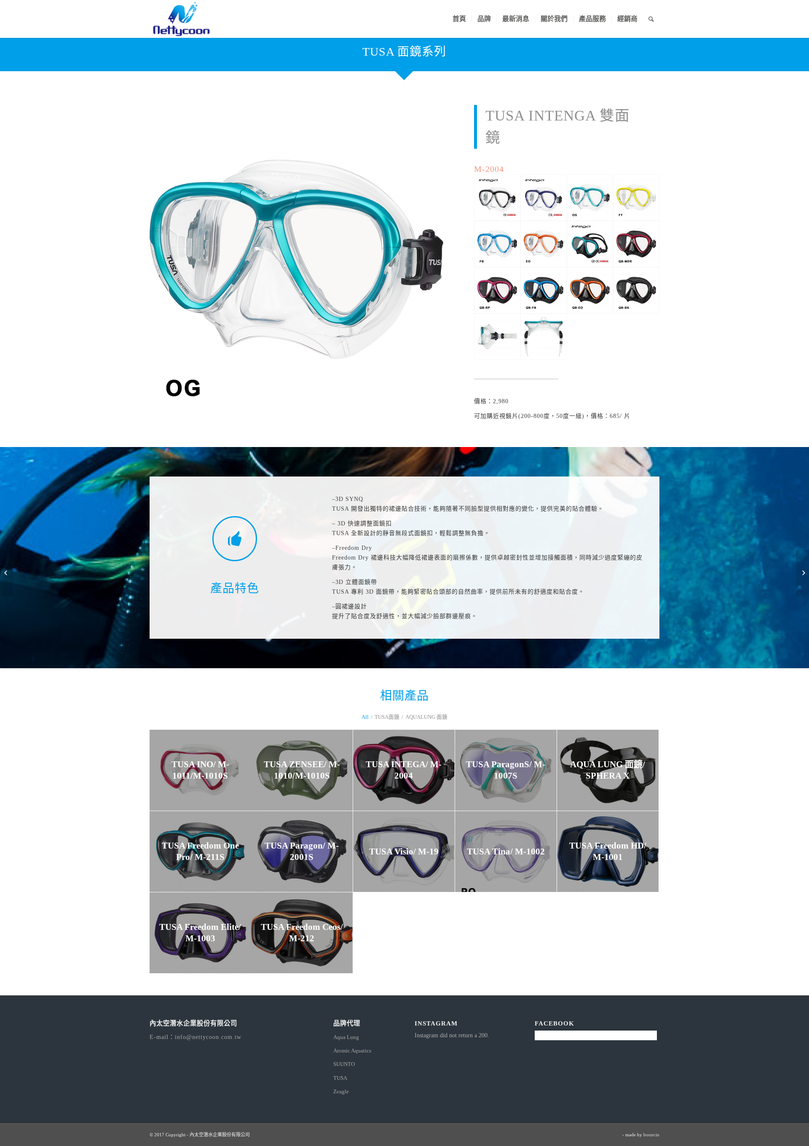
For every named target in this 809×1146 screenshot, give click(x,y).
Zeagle (341, 1091)
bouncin (651, 1134)
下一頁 (424, 259)
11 (330, 396)
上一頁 (168, 259)
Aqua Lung (346, 1037)
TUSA (340, 1078)
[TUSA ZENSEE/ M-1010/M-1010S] (802, 573)
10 (323, 396)
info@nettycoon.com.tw (208, 1037)
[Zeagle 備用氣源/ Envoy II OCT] (6, 573)
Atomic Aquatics (352, 1050)
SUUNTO (344, 1064)
